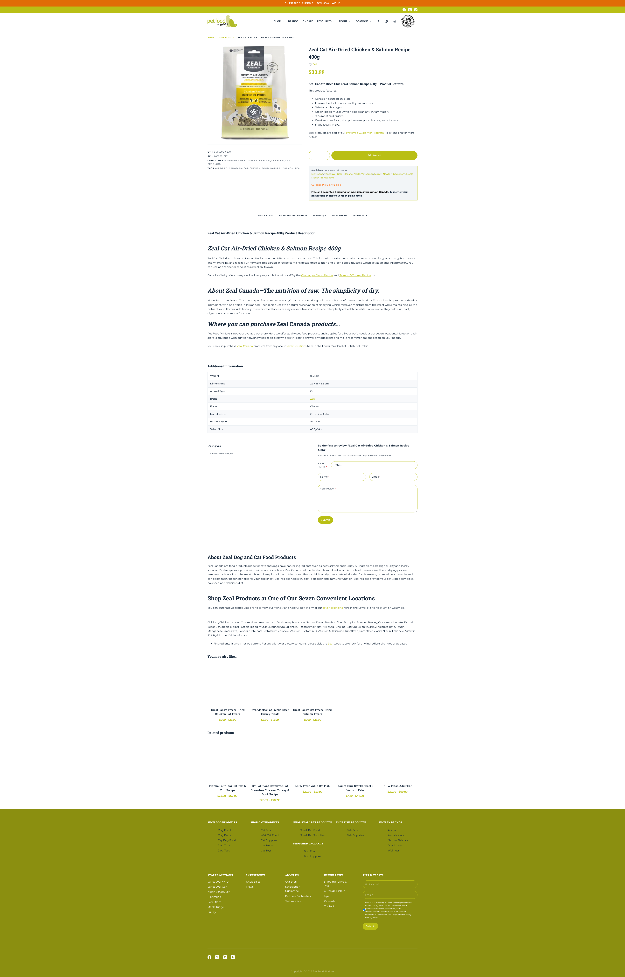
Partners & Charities (298, 896)
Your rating (322, 465)
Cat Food (277, 160)
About (343, 21)
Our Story (291, 881)
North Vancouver (363, 173)
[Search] (378, 21)
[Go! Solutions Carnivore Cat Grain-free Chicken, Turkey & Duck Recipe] (270, 760)
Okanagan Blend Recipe (317, 275)
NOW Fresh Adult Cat (397, 786)
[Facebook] (404, 9)
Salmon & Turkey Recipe (355, 275)
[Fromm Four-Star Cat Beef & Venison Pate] (355, 760)
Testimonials (293, 901)
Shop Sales (253, 881)
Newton (387, 173)
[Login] (386, 21)
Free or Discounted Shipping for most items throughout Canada (349, 192)
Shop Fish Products (351, 822)
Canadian (235, 168)
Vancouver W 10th (219, 881)
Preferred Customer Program (365, 132)
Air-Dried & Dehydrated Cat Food (247, 160)
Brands (293, 21)
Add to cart (407, 5)
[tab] (265, 215)
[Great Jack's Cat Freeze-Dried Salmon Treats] (312, 684)
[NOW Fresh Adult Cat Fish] (312, 760)
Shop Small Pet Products (312, 822)
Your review (328, 488)
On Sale (308, 21)
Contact (329, 906)
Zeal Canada (245, 346)
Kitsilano (348, 173)
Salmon (288, 168)
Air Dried (221, 168)
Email (376, 476)
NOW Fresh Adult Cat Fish (312, 786)
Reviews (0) (319, 215)
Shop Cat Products (264, 822)
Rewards (329, 901)
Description (265, 215)
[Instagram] (415, 9)
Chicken (255, 168)
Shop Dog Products (222, 822)
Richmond (317, 173)
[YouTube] (233, 957)
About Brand (339, 215)
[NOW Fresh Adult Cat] (397, 760)
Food (265, 168)
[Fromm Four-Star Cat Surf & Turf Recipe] (227, 760)
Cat (246, 168)
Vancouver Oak (333, 173)
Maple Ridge (216, 906)
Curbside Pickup (334, 890)
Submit (325, 519)
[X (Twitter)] (410, 9)
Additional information (292, 215)
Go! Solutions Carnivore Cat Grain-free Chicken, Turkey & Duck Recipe (270, 790)
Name (324, 476)
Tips (326, 896)
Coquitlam (399, 173)
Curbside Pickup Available (326, 184)
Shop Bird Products (308, 843)
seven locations (296, 346)
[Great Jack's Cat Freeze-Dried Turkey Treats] (270, 684)
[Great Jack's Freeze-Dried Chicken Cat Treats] (227, 684)
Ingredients (360, 215)
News (250, 886)
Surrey (378, 173)
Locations (361, 21)
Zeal (298, 168)
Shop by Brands (390, 822)
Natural (276, 168)
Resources (324, 21)
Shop (277, 21)
